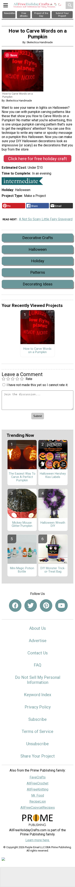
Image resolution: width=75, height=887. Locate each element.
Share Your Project (37, 756)
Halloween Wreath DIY (52, 524)
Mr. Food (37, 795)
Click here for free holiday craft (37, 158)
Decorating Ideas (37, 284)
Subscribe (37, 719)
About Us (37, 628)
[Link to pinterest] (46, 605)
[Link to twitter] (30, 605)
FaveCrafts (38, 777)
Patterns (37, 272)
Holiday (37, 260)
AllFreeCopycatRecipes (37, 808)
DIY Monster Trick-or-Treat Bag (52, 570)
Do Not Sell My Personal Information (37, 680)
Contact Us (38, 652)
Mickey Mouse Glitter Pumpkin (22, 524)
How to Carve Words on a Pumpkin (37, 350)
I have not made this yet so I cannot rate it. (37, 385)
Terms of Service (37, 731)
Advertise (37, 640)
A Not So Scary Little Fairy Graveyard (45, 219)
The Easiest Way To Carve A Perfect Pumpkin (22, 477)
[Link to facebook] (15, 605)
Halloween (38, 249)
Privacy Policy (38, 707)
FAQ (37, 665)
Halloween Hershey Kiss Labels (53, 475)
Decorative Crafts (37, 237)
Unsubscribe (37, 743)
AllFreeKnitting (37, 789)
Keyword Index (37, 694)
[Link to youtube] (61, 605)
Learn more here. (37, 840)
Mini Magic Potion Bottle (22, 570)
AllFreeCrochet (37, 783)
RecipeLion (37, 801)
